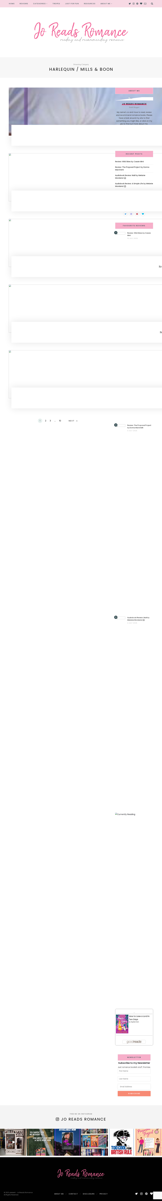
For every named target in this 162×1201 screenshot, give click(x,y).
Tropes (56, 3)
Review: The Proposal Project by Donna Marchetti (139, 426)
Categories (39, 3)
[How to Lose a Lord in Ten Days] (122, 1023)
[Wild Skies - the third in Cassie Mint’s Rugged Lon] (67, 1142)
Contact (73, 1194)
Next (72, 421)
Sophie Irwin (135, 1022)
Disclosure (89, 1194)
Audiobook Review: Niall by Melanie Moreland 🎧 (138, 618)
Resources (89, 3)
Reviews (24, 3)
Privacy (104, 1194)
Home (12, 3)
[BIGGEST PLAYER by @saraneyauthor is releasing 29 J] (40, 1142)
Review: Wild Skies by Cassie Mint (129, 161)
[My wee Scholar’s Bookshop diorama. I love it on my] (13, 1142)
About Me (105, 3)
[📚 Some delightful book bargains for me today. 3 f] (94, 1142)
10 (60, 420)
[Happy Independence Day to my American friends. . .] (121, 1142)
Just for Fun (72, 3)
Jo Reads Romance (83, 1119)
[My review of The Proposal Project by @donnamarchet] (148, 1142)
